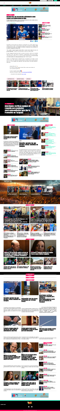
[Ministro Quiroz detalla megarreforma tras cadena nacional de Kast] (41, 388)
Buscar (55, 0)
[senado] (5, 161)
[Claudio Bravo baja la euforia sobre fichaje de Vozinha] (5, 176)
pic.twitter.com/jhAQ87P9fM (27, 72)
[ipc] (5, 151)
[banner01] (30, 397)
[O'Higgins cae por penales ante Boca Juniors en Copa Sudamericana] (40, 26)
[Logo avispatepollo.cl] (30, 3)
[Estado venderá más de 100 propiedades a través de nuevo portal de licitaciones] (30, 325)
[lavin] (43, 154)
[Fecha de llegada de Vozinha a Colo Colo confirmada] (40, 37)
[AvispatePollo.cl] (4, 3)
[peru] (41, 382)
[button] (11, 79)
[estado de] (43, 141)
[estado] (5, 166)
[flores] (43, 147)
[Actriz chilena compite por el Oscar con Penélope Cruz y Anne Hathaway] (43, 128)
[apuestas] (40, 30)
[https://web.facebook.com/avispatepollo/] (29, 407)
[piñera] (5, 156)
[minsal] (5, 171)
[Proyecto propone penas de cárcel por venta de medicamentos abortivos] (12, 325)
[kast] (30, 139)
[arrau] (43, 134)
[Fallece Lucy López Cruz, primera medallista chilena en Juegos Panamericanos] (40, 33)
